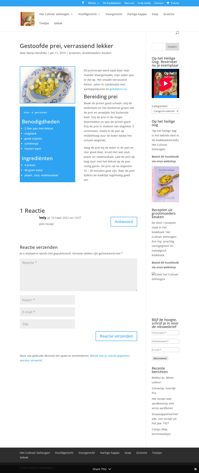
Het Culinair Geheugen (54, 14)
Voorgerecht (114, 14)
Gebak (58, 23)
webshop (170, 161)
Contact (158, 3)
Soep (155, 14)
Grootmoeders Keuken (97, 53)
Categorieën (160, 106)
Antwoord (124, 221)
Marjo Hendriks (37, 53)
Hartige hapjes (137, 14)
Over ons (129, 3)
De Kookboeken (112, 3)
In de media (144, 3)
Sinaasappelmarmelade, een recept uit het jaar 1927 (165, 418)
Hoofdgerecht (87, 14)
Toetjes (44, 23)
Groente (168, 14)
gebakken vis (118, 89)
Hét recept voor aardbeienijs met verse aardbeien (163, 403)
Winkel (92, 3)
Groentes (75, 53)
